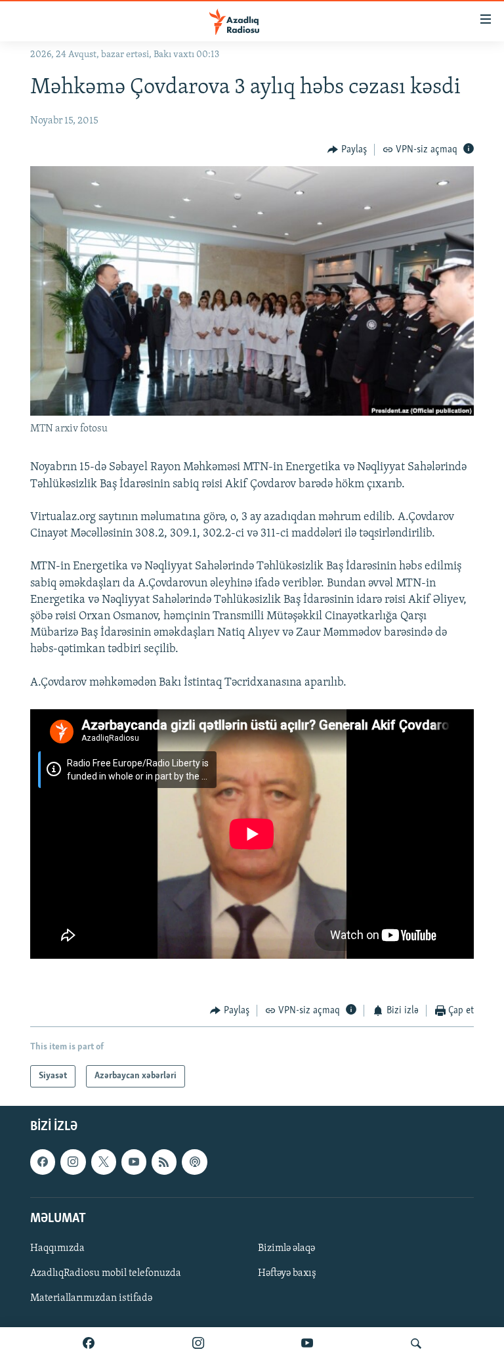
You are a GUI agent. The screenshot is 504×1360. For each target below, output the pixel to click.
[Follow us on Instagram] (72, 1162)
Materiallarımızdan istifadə (91, 1299)
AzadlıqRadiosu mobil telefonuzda (105, 1273)
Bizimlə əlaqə (286, 1248)
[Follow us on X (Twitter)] (103, 1162)
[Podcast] (194, 1162)
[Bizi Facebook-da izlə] (88, 1343)
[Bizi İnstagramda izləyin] (198, 1343)
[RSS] (164, 1162)
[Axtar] (416, 1343)
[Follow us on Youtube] (133, 1162)
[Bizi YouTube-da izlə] (307, 1343)
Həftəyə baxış (287, 1273)
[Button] (347, 149)
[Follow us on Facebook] (42, 1162)
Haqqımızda (57, 1248)
